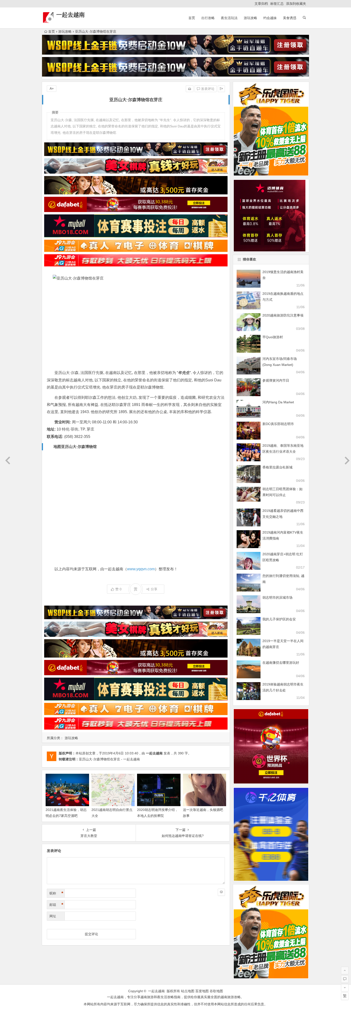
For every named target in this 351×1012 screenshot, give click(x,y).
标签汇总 (277, 3)
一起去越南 (70, 14)
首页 (191, 18)
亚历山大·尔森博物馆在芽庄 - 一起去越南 (109, 759)
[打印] (189, 88)
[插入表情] (221, 892)
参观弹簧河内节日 (275, 380)
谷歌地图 (216, 991)
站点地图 (187, 991)
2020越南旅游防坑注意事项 (282, 315)
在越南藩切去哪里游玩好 (280, 662)
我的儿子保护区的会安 (279, 619)
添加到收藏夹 (296, 3)
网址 (52, 916)
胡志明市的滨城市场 (277, 597)
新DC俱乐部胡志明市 (278, 424)
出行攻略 (208, 18)
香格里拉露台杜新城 (277, 467)
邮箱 (56, 904)
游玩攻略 (250, 18)
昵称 (56, 893)
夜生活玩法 (229, 18)
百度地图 (202, 991)
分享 (154, 589)
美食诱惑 (289, 18)
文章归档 (261, 3)
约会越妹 (270, 18)
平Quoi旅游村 (272, 337)
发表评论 (207, 89)
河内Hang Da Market (278, 402)
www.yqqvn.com (141, 569)
